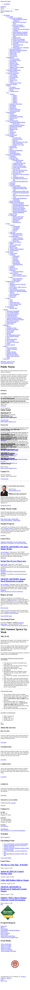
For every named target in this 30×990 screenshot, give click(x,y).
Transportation (10, 306)
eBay (12, 528)
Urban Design (13, 215)
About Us (12, 94)
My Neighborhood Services (13, 335)
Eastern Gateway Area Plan (19, 167)
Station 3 (15, 98)
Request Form (13, 108)
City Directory (13, 74)
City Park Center (17, 137)
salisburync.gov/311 (12, 599)
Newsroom (12, 78)
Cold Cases (12, 232)
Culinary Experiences (12, 349)
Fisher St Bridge (17, 280)
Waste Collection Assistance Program (18, 459)
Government (7, 15)
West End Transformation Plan (20, 181)
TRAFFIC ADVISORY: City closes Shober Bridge (13, 542)
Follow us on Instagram (6, 949)
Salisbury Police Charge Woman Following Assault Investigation (13, 899)
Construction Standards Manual (17, 122)
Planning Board (17, 37)
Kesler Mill (18, 161)
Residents (6, 325)
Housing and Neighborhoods (17, 202)
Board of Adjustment (18, 25)
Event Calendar (13, 75)
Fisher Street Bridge (18, 278)
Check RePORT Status (6, 616)
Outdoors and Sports (12, 353)
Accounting (13, 87)
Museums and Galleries (12, 354)
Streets (11, 277)
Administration (10, 57)
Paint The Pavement (18, 218)
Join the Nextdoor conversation (8, 951)
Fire (8, 92)
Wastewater (12, 297)
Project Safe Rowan (18, 237)
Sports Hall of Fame (15, 153)
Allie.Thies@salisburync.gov (8, 458)
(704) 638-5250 (4, 420)
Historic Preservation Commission (18, 45)
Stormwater (12, 270)
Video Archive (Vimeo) (15, 82)
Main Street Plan (17, 173)
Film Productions (14, 77)
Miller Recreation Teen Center (20, 142)
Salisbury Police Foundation (17, 249)
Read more (3, 557)
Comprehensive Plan (12, 315)
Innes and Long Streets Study (20, 170)
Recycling (12, 267)
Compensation (13, 115)
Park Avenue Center (18, 143)
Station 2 (15, 97)
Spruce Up (25, 625)
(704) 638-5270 (4, 826)
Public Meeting (13, 68)
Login (2, 979)
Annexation (13, 156)
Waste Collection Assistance (20, 275)
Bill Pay (9, 326)
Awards (12, 81)
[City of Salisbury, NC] (6, 11)
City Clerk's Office (14, 58)
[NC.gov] (6, 975)
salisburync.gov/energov (11, 612)
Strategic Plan (13, 53)
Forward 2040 (16, 168)
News (8, 337)
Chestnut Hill (16, 256)
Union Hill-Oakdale (18, 264)
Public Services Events (16, 625)
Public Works (10, 252)
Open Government (14, 64)
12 (10, 591)
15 (14, 591)
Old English (16, 260)
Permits (11, 130)
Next (20, 591)
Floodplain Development (16, 126)
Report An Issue (14, 268)
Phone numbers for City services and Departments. (13, 830)
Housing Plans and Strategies (20, 211)
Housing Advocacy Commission (21, 47)
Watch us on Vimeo (5, 948)
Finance (9, 85)
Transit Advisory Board (15, 304)
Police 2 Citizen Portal (15, 244)
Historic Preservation (15, 201)
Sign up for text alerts (6, 944)
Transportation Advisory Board (20, 42)
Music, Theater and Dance (13, 356)
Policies (12, 119)
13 (11, 591)
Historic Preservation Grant (19, 187)
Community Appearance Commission (19, 27)
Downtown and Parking (12, 329)
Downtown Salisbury (12, 84)
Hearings (12, 133)
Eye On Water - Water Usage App (18, 287)
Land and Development (12, 120)
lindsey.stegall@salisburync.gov (8, 421)
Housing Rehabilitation (18, 212)
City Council (10, 16)
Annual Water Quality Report (8, 936)
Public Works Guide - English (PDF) (10, 519)
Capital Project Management (14, 70)
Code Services (13, 157)
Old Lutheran (16, 261)
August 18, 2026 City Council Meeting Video (12, 872)
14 (13, 591)
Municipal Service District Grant (21, 191)
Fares (11, 301)
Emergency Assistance (18, 204)
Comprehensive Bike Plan (19, 163)
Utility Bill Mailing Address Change (15, 880)
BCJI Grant (16, 240)
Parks (11, 149)
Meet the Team (13, 71)
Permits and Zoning (11, 322)
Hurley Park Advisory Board (20, 33)
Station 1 (15, 95)
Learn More (3, 742)
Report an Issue (4, 607)
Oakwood (15, 259)
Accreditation (16, 228)
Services (15, 230)
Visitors (5, 346)
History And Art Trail (18, 216)
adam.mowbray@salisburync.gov (9, 417)
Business (6, 309)
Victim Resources (14, 250)
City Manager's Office (15, 60)
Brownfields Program (18, 160)
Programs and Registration (16, 150)
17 (16, 591)
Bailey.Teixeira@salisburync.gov (9, 468)
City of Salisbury (5, 552)
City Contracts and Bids (12, 312)
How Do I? (6, 359)
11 (9, 591)
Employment (4, 926)
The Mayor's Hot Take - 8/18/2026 (14, 865)
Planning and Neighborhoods (14, 154)
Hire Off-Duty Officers (15, 242)
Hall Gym (15, 140)
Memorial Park (16, 263)
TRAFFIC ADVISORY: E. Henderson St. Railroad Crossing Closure (14, 889)
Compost (12, 266)
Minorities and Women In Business (18, 50)
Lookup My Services (6, 505)
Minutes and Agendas (15, 51)
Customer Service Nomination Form (9, 937)
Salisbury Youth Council (19, 40)
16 (15, 591)
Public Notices (13, 66)
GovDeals (5, 528)
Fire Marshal (13, 105)
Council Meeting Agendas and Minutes (10, 930)
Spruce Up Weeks (17, 274)
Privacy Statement (7, 978)
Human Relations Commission (20, 32)
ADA (11, 299)
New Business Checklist (13, 321)
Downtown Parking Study (19, 166)
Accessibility (7, 4)
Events (8, 350)
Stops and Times (14, 305)
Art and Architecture (12, 347)
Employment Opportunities (16, 116)
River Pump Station (14, 294)
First (2, 591)
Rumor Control (13, 80)
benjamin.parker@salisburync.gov (9, 459)
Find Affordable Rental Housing (21, 205)
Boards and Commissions (16, 18)
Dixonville (15, 257)
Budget (11, 89)
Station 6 (15, 102)
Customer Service (14, 91)
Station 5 (15, 101)
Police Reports (4, 929)
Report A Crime (14, 247)
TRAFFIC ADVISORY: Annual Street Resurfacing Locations (13, 580)
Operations (15, 229)
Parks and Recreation (12, 135)
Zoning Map (13, 132)
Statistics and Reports (18, 239)
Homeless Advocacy (18, 235)
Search (16, 9)
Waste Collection (14, 273)
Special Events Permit (15, 109)
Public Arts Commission (19, 39)
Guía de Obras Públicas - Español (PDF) (10, 520)
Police (8, 223)
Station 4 (15, 99)
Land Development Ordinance (17, 125)
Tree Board (15, 43)
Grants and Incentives (15, 185)
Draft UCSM (16, 123)
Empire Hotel (13, 61)
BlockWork (16, 221)
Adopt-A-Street (13, 253)
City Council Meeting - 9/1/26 (16, 844)
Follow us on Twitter (6, 946)
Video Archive (13, 54)
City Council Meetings (15, 49)
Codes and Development (13, 314)
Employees (3, 6)
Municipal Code (14, 63)
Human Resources (11, 112)
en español (13, 803)
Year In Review (13, 56)
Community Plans (14, 159)
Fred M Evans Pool (17, 139)
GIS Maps (12, 184)
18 (18, 591)
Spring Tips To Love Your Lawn (13, 561)
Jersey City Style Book (18, 171)
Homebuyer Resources (18, 206)
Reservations (13, 151)
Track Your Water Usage (13, 342)
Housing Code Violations (19, 208)
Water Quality (13, 295)
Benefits (12, 113)
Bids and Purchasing (15, 88)
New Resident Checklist (13, 336)
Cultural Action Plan (18, 164)
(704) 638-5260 (4, 479)
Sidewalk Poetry (17, 222)
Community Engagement (13, 73)
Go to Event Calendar (6, 858)
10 (8, 591)
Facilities (12, 136)
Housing (9, 333)
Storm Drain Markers (18, 271)
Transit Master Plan (14, 302)
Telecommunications (15, 111)
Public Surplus (10, 323)
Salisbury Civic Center (18, 144)
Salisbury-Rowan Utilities (13, 281)
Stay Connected (10, 340)
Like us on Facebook (6, 945)
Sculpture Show (17, 219)
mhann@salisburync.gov (15, 490)
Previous (5, 591)
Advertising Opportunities (13, 311)
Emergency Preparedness (16, 104)
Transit (8, 298)
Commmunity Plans (11, 328)
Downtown (12, 182)
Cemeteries (12, 254)
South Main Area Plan (18, 177)
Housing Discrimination (19, 209)
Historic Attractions (11, 352)
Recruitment (13, 106)
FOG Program (13, 288)
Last (22, 591)
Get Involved (13, 146)
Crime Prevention (14, 236)
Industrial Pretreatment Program (17, 290)
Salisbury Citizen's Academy (17, 67)
